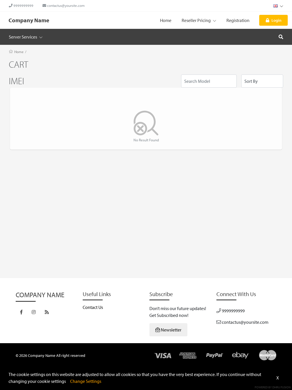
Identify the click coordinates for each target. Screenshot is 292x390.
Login (276, 20)
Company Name (29, 20)
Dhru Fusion (281, 387)
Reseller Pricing (197, 20)
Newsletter (170, 330)
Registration (238, 20)
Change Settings (85, 381)
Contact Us (93, 307)
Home (165, 20)
